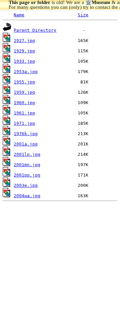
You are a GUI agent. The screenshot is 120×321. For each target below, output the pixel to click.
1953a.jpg (26, 71)
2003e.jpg (26, 185)
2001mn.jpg (27, 164)
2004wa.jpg (27, 195)
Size (83, 14)
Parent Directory (35, 30)
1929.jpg (24, 50)
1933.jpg (24, 61)
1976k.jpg (26, 133)
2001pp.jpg (27, 175)
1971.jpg (24, 123)
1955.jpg (24, 81)
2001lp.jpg (27, 154)
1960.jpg (24, 102)
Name (19, 14)
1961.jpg (24, 112)
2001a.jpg (26, 143)
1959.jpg (24, 92)
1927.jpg (24, 40)
